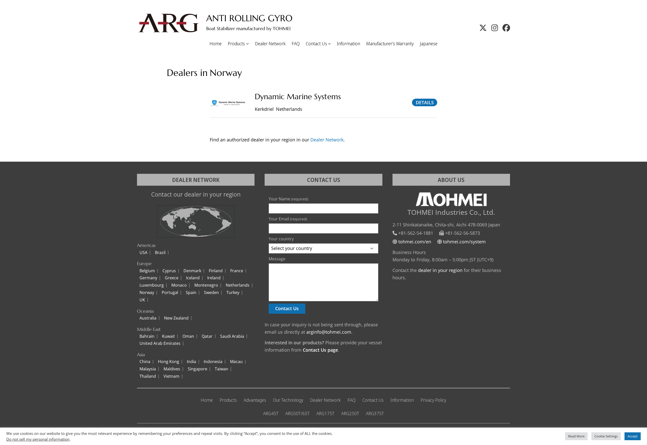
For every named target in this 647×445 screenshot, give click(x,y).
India (191, 362)
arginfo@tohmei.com (328, 332)
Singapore (197, 369)
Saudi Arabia (232, 336)
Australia (148, 318)
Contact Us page (320, 350)
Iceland (193, 278)
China (145, 362)
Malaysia (148, 369)
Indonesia (213, 362)
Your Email (288, 219)
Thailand (148, 376)
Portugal (170, 293)
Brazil (160, 253)
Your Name (288, 199)
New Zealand (176, 318)
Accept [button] (633, 436)
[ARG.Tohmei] (506, 28)
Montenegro (206, 285)
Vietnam (171, 376)
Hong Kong (168, 362)
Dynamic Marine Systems (298, 96)
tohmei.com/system (464, 242)
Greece (171, 278)
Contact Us (287, 308)
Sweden (211, 293)
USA (143, 253)
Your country (281, 239)
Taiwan (221, 369)
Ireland (214, 278)
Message (277, 259)
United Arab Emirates (160, 344)
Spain (191, 293)
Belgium (147, 271)
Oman (188, 336)
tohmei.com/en (414, 242)
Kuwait (168, 336)
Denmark (192, 271)
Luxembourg (152, 285)
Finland (216, 271)
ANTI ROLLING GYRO (249, 18)
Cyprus (169, 271)
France (236, 271)
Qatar (207, 336)
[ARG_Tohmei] (483, 28)
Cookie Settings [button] (606, 436)
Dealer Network (326, 140)
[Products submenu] (247, 43)
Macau (236, 362)
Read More (576, 436)
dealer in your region (440, 270)
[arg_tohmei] (494, 28)
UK (142, 300)
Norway (147, 293)
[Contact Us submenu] (329, 43)
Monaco (179, 285)
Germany (148, 278)
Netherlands (237, 285)
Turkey (232, 293)
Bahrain (147, 336)
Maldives (172, 369)
